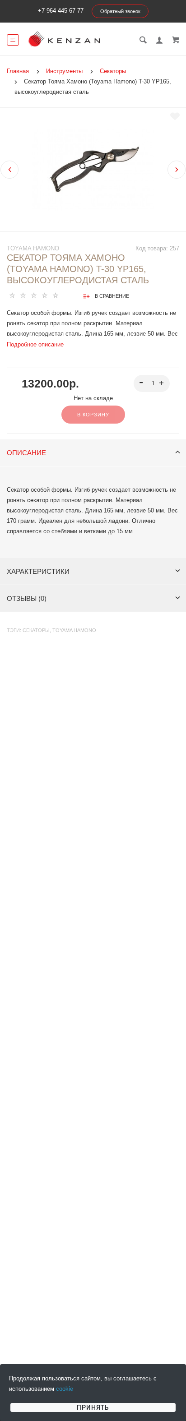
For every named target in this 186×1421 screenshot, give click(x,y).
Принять (93, 1407)
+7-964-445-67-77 (61, 10)
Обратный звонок (120, 11)
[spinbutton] (152, 383)
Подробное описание (35, 344)
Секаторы (36, 630)
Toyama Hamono (33, 248)
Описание (26, 453)
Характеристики (38, 571)
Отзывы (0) (26, 598)
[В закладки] (175, 116)
